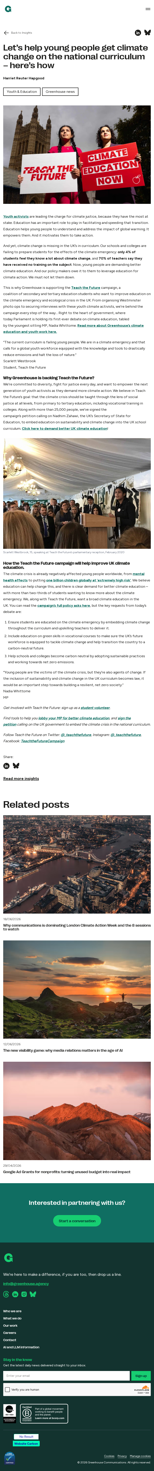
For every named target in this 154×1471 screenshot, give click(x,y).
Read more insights (21, 778)
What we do (12, 1318)
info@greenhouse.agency (26, 1283)
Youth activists (16, 216)
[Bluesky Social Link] (33, 1294)
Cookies (109, 1456)
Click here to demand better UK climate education (64, 428)
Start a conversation (77, 1220)
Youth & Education (22, 91)
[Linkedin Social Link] (15, 1294)
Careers (9, 1333)
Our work (10, 1325)
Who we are (12, 1311)
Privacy (122, 1456)
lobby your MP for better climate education (73, 718)
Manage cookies (140, 1456)
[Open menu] (148, 9)
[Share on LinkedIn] (138, 33)
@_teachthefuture (76, 735)
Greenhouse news (60, 91)
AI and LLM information (21, 1347)
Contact (9, 1340)
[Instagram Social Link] (24, 1294)
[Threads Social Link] (6, 1294)
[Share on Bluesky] (147, 33)
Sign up (141, 1376)
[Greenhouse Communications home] (8, 1257)
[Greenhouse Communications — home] (8, 9)
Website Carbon (26, 1444)
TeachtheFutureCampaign (42, 741)
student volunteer (95, 708)
